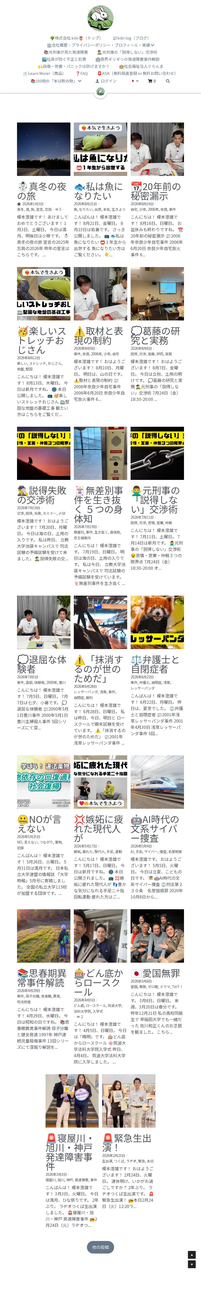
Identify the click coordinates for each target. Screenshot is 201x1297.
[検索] (168, 81)
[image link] (100, 18)
